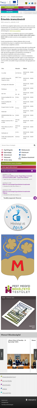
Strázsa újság (8, 160)
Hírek (26, 9)
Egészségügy (8, 152)
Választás (9, 11)
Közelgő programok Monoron (9, 170)
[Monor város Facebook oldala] (32, 3)
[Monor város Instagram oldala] (35, 3)
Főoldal (4, 16)
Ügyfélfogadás (8, 150)
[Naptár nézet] (34, 171)
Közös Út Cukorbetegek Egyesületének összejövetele (16, 184)
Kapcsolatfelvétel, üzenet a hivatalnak (11, 163)
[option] (18, 355)
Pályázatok (7, 157)
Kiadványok (25, 152)
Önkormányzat (9, 7)
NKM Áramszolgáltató (15, 31)
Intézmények (8, 155)
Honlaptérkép (4, 402)
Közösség (9, 9)
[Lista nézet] (32, 171)
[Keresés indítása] (34, 145)
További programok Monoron (12, 198)
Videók (23, 155)
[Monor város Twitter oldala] (29, 3)
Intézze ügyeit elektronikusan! (9, 167)
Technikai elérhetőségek (7, 404)
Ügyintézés (26, 7)
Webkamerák (25, 150)
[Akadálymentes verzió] (26, 3)
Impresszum (4, 400)
